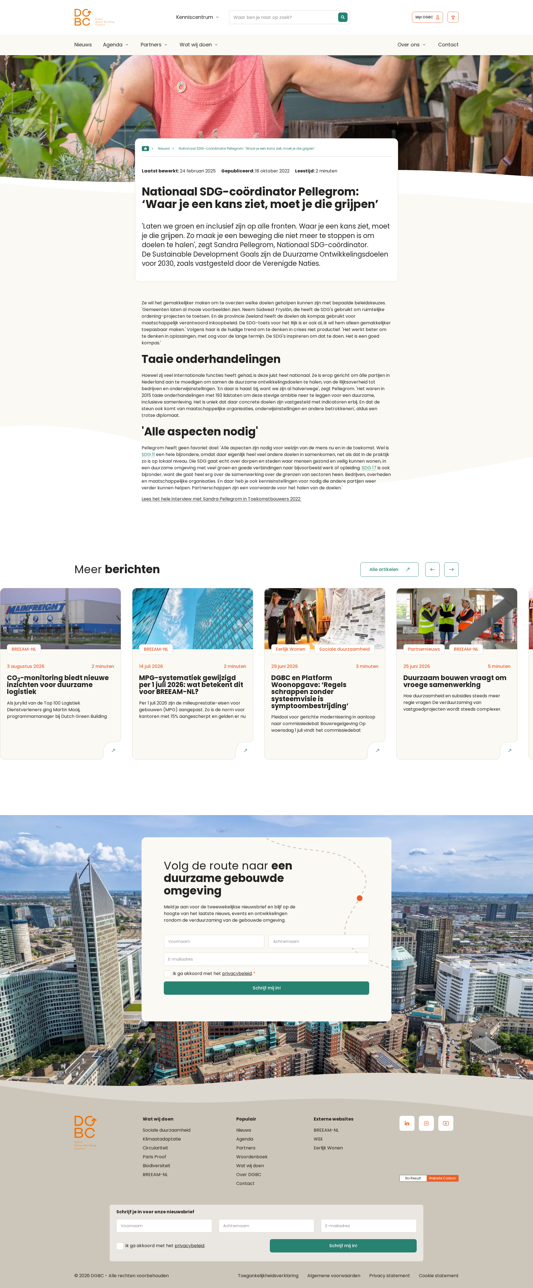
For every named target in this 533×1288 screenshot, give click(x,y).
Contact (448, 44)
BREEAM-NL (155, 1174)
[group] (442, 569)
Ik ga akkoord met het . (214, 973)
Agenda (112, 44)
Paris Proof (154, 1157)
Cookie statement (439, 1275)
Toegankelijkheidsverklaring (268, 1275)
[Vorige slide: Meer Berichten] (432, 569)
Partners (151, 44)
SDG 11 (148, 454)
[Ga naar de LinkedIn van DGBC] (406, 1123)
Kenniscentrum (194, 17)
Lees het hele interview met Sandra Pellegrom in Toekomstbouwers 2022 (221, 499)
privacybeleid (237, 973)
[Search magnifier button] (343, 17)
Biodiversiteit (156, 1165)
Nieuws (83, 44)
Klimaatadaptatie (162, 1139)
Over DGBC (248, 1174)
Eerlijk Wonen (328, 1148)
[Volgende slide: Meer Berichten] (451, 569)
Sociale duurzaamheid (166, 1130)
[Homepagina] (145, 148)
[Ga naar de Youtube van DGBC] (445, 1123)
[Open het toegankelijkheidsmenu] (453, 17)
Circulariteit (155, 1148)
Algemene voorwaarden (333, 1275)
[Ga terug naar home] (94, 17)
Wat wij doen (196, 44)
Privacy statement (389, 1275)
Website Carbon (442, 1178)
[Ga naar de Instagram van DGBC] (426, 1123)
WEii (318, 1139)
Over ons (409, 44)
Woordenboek (252, 1157)
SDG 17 (369, 468)
